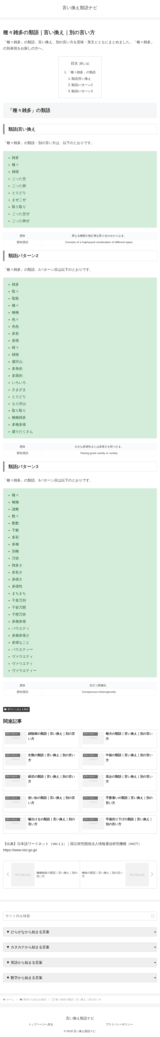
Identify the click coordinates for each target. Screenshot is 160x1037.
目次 (74, 63)
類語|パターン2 (82, 85)
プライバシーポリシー (119, 1024)
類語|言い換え (81, 78)
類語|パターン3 (82, 91)
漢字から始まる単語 (17, 709)
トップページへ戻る (40, 1024)
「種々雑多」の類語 (82, 72)
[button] (152, 916)
